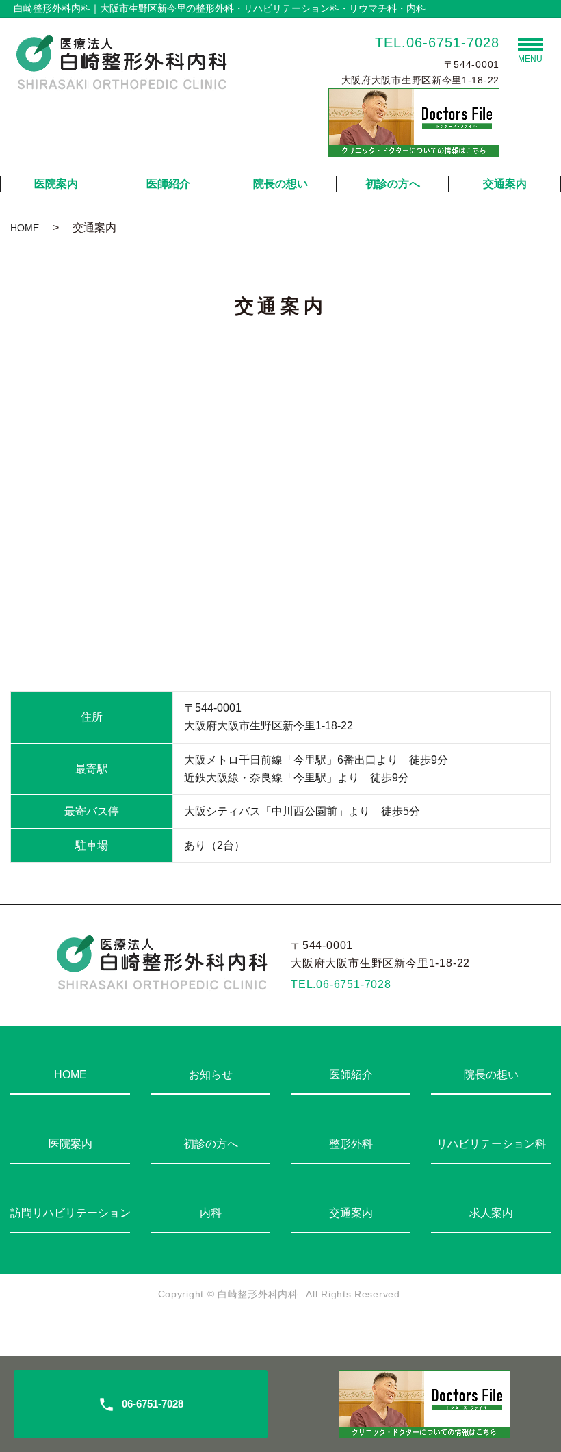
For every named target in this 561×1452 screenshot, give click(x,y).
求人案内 (491, 1213)
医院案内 (56, 184)
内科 (211, 1213)
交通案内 (505, 184)
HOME (24, 227)
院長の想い (280, 184)
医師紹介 (168, 184)
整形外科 (351, 1144)
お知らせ (211, 1074)
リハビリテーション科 (491, 1144)
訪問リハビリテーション (70, 1213)
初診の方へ (392, 184)
